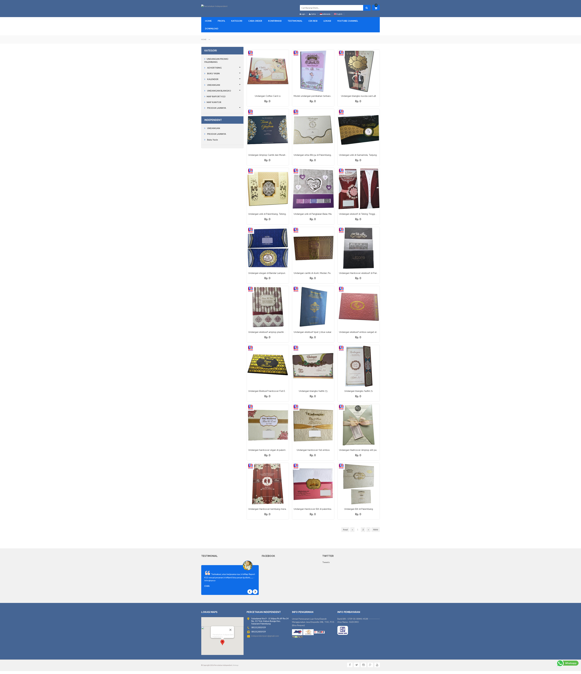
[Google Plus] (370, 665)
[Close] (230, 629)
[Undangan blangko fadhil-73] (313, 366)
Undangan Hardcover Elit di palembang (314, 509)
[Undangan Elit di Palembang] (359, 484)
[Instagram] (363, 665)
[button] (222, 642)
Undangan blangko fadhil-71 (358, 391)
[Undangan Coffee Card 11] (268, 71)
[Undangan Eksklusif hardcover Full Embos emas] (268, 366)
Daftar (313, 14)
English (339, 14)
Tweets (326, 562)
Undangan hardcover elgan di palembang (269, 450)
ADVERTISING (214, 67)
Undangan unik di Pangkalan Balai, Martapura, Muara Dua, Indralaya (327, 214)
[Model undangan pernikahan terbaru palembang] (313, 71)
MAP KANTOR (214, 102)
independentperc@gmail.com (265, 636)
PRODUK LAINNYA (216, 108)
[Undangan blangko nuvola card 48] (359, 71)
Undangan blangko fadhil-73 (313, 391)
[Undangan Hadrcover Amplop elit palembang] (359, 425)
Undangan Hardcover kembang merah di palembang (275, 509)
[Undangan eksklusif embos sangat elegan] (359, 307)
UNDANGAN (213, 85)
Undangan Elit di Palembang (358, 509)
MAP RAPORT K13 (216, 96)
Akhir (375, 529)
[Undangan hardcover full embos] (313, 425)
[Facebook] (349, 665)
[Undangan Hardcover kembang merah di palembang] (268, 484)
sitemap (235, 665)
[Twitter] (356, 665)
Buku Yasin (212, 139)
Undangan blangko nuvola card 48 (358, 96)
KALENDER (212, 79)
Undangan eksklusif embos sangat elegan (360, 332)
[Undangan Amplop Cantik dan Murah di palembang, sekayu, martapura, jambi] (268, 130)
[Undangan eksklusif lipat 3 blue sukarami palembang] (313, 307)
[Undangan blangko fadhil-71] (359, 366)
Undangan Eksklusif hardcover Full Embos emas (272, 391)
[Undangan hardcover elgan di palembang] (268, 425)
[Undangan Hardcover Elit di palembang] (313, 484)
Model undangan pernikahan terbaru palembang (318, 96)
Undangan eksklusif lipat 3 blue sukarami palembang (320, 332)
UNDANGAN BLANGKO (219, 90)
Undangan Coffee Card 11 (268, 96)
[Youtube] (377, 665)
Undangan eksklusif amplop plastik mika (268, 332)
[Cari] (367, 8)
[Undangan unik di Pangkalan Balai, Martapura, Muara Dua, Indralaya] (313, 189)
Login (303, 14)
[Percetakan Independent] (214, 6)
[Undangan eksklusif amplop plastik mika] (268, 307)
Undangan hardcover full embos (313, 450)
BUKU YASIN (213, 73)
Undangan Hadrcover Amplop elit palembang (362, 450)
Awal (345, 529)
